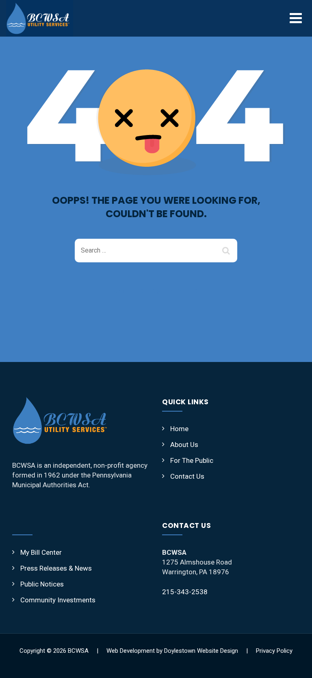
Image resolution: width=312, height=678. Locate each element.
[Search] (227, 250)
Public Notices (42, 584)
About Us (184, 444)
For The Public (191, 460)
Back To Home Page (149, 292)
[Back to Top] (295, 665)
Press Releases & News (56, 568)
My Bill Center (41, 552)
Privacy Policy (274, 650)
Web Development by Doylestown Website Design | (181, 650)
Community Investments (57, 600)
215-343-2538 (185, 592)
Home (179, 429)
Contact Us (187, 476)
